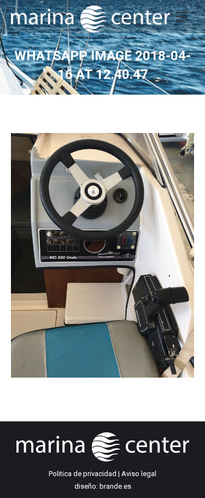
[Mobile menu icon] (182, 16)
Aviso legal (138, 474)
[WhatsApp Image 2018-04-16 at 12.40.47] (102, 255)
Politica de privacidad (82, 474)
